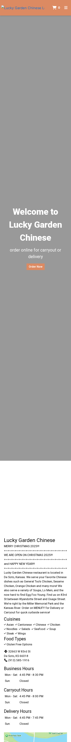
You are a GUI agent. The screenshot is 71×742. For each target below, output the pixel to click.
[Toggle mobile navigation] (66, 8)
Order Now (35, 266)
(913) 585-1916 (18, 660)
